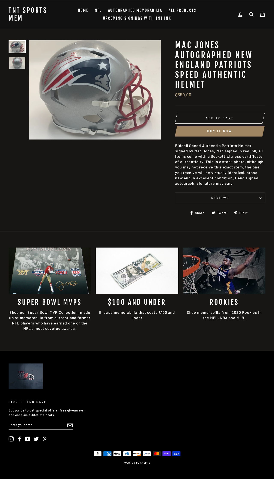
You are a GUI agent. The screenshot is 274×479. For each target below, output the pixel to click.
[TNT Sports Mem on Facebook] (19, 438)
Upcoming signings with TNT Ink (137, 18)
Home (83, 10)
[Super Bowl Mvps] (50, 271)
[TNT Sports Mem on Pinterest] (44, 438)
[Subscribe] (70, 425)
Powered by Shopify (137, 462)
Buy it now (219, 131)
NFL (98, 10)
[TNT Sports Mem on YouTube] (27, 438)
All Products (182, 10)
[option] (95, 90)
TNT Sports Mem (28, 14)
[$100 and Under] (137, 271)
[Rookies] (224, 271)
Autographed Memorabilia (135, 10)
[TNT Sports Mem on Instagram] (11, 438)
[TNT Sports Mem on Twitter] (36, 438)
